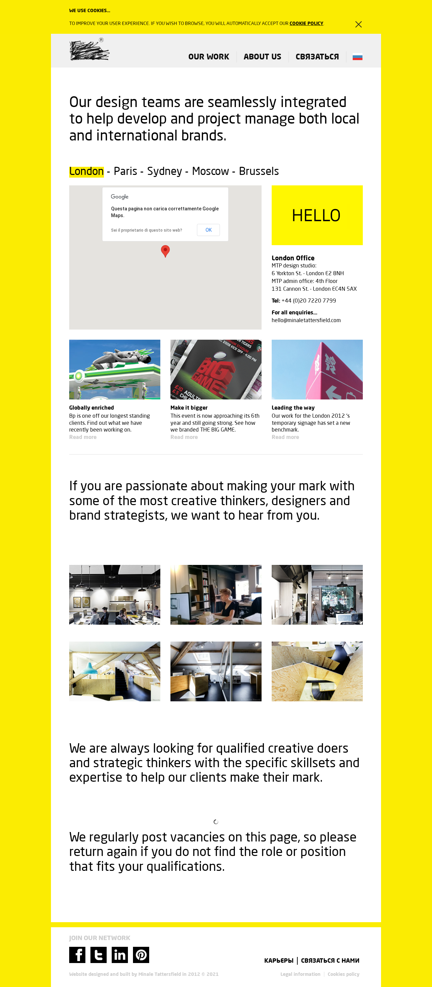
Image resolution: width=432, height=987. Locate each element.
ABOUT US (262, 57)
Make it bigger (189, 408)
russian (357, 56)
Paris (125, 172)
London (86, 172)
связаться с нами (330, 961)
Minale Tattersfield (89, 49)
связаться (317, 57)
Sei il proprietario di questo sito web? (146, 230)
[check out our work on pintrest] (141, 961)
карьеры (279, 961)
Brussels (259, 172)
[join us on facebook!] (77, 961)
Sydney (164, 172)
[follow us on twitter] (98, 961)
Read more (83, 437)
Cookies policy (343, 974)
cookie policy (306, 23)
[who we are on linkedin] (120, 961)
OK (209, 230)
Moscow (210, 172)
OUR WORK (209, 57)
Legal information (300, 974)
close (354, 24)
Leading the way (293, 408)
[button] (165, 251)
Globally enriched (91, 408)
